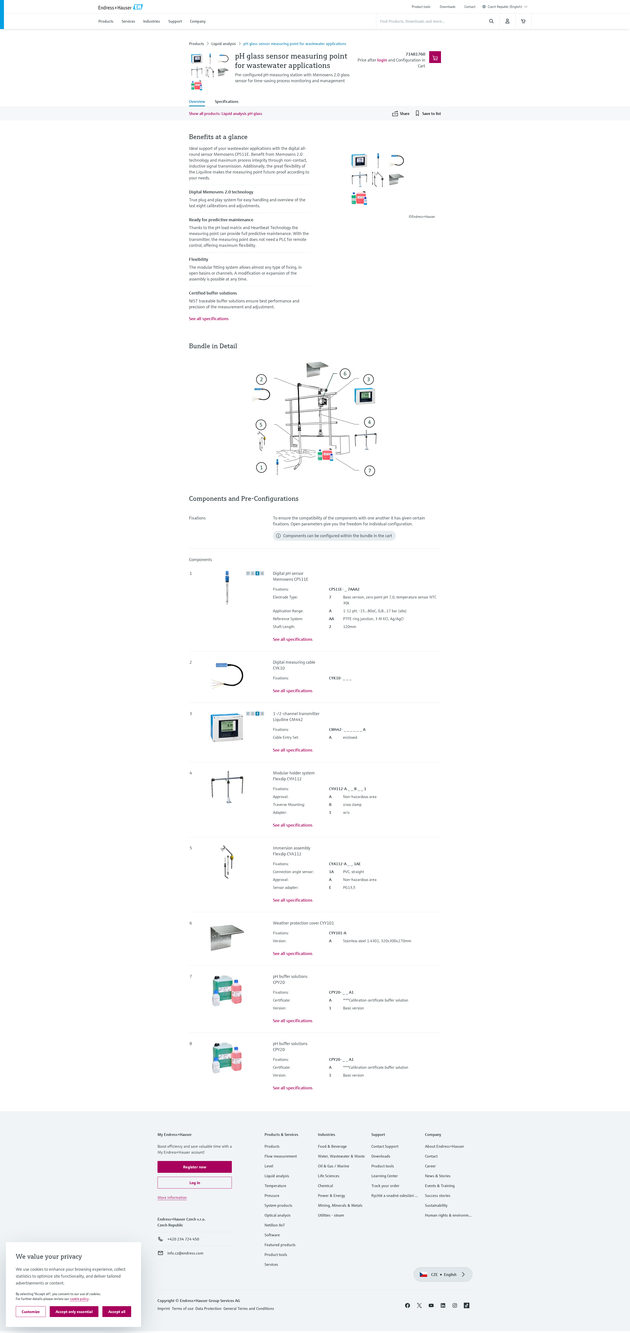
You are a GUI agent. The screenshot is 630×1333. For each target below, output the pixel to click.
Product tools (421, 6)
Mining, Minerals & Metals (340, 1205)
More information (172, 1197)
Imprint (164, 1308)
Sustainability (436, 1205)
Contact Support (384, 1146)
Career (430, 1165)
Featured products (280, 1244)
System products (278, 1205)
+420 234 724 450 (183, 1239)
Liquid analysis (223, 43)
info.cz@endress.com (185, 1253)
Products (196, 43)
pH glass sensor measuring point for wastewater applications (294, 43)
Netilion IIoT (275, 1225)
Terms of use (182, 1308)
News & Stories (438, 1175)
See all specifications (209, 318)
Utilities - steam (331, 1215)
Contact (469, 6)
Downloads (448, 6)
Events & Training (440, 1185)
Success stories (437, 1195)
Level (269, 1165)
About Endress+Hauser (444, 1146)
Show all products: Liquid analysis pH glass (225, 113)
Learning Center (384, 1175)
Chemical (325, 1185)
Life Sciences (328, 1175)
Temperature (275, 1185)
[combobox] (508, 6)
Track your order (385, 1185)
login (382, 60)
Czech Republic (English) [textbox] (505, 6)
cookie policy (79, 1299)
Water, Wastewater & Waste (341, 1156)
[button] (195, 1167)
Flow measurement (281, 1156)
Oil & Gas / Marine (333, 1165)
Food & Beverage (332, 1146)
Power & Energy (331, 1195)
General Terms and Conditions (248, 1308)
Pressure (272, 1195)
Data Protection (208, 1308)
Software (272, 1234)
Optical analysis (278, 1215)
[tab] (199, 102)
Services (271, 1264)
